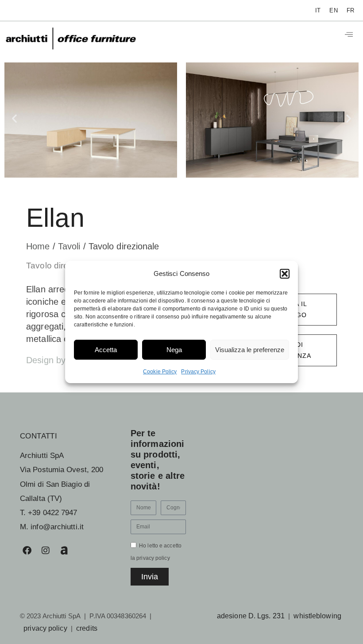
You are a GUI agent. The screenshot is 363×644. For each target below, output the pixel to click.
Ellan (55, 218)
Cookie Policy (160, 372)
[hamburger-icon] (349, 35)
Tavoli (70, 246)
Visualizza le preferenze (249, 349)
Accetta (106, 349)
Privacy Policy (198, 372)
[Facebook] (27, 550)
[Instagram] (46, 550)
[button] (284, 273)
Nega (174, 349)
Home (39, 246)
